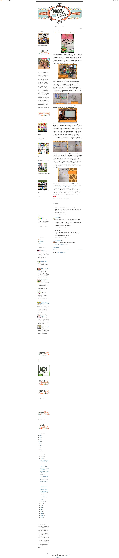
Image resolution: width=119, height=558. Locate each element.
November (42, 456)
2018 (40, 441)
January (42, 517)
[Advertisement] (42, 342)
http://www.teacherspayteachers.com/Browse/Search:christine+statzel (65, 186)
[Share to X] (68, 198)
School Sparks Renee (59, 206)
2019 (40, 439)
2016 (40, 445)
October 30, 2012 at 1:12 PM (61, 237)
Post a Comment (56, 247)
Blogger (67, 555)
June (41, 507)
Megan (39, 361)
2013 (40, 451)
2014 (40, 449)
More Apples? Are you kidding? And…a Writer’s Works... (44, 493)
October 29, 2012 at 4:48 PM (61, 214)
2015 (40, 447)
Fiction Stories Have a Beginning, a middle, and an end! (45, 304)
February (42, 515)
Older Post (80, 249)
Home (68, 249)
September (43, 501)
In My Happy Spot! (43, 496)
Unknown (39, 243)
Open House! (42, 250)
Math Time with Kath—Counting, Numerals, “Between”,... (44, 462)
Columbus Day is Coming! (45, 326)
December (42, 454)
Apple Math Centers (43, 489)
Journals (76, 194)
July (41, 505)
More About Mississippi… (44, 474)
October (42, 458)
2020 (40, 437)
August (42, 503)
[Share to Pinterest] (70, 198)
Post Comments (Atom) (62, 252)
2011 (40, 519)
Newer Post (55, 249)
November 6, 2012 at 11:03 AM (61, 244)
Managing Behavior (44, 261)
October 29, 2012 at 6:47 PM (61, 227)
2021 (40, 435)
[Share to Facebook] (69, 198)
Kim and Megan (57, 240)
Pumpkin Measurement (44, 479)
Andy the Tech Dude (41, 240)
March (42, 513)
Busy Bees (57, 217)
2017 (40, 443)
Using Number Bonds (44, 291)
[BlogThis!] (67, 198)
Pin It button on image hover (59, 557)
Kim (38, 359)
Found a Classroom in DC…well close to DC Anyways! (44, 486)
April (41, 511)
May (41, 509)
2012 (40, 453)
